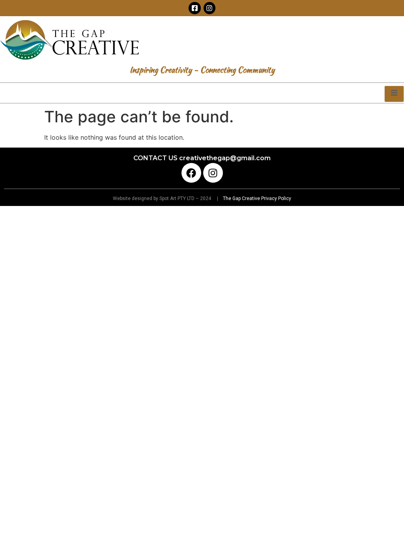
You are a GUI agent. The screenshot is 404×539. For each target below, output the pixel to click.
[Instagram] (210, 8)
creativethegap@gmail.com (225, 158)
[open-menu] (394, 94)
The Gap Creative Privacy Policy (256, 198)
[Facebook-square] (195, 8)
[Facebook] (191, 173)
